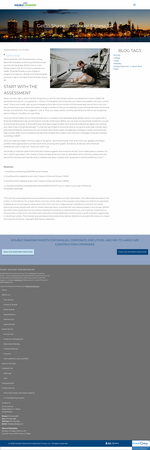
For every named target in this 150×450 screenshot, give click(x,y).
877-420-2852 (15, 421)
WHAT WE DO (7, 329)
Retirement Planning (12, 344)
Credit (116, 61)
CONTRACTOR (7, 368)
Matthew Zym (9, 319)
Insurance (7, 354)
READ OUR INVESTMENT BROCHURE (18, 252)
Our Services (8, 334)
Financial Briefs (8, 383)
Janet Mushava (9, 314)
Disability (117, 63)
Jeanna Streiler (9, 324)
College (116, 58)
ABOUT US (6, 295)
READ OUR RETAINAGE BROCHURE (132, 252)
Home (4, 290)
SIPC (20, 280)
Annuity (116, 55)
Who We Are (8, 300)
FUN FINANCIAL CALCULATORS (16, 359)
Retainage (7, 373)
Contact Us (6, 403)
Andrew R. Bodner (11, 305)
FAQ (5, 378)
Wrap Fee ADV (12, 269)
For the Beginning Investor (14, 398)
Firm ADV (3, 269)
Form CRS (31, 269)
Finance (9, 55)
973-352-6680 (13, 416)
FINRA (16, 280)
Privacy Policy (22, 269)
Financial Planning (11, 349)
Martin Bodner (9, 310)
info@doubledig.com (15, 424)
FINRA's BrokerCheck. (32, 286)
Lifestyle (17, 55)
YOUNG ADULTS (8, 388)
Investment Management (13, 339)
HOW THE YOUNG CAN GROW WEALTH (19, 393)
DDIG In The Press (9, 364)
